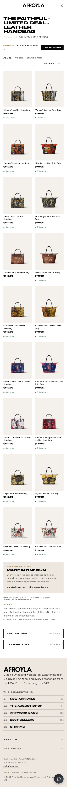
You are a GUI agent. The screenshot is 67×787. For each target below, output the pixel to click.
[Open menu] (5, 5)
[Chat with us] (59, 779)
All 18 (7, 58)
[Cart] (62, 5)
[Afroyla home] (33, 5)
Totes (19, 58)
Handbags (34, 58)
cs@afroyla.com (11, 766)
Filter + (49, 63)
